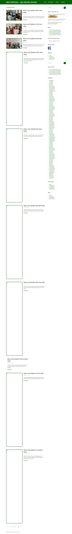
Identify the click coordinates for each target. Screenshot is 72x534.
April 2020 (51, 146)
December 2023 (52, 107)
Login (45, 2)
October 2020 (51, 139)
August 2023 (51, 109)
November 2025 (52, 88)
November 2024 (52, 100)
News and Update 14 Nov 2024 (34, 373)
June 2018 (51, 161)
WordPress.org (51, 198)
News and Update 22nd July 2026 (55, 31)
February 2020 (51, 148)
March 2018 (51, 165)
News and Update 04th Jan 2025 (34, 282)
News (50, 184)
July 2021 (51, 129)
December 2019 (52, 149)
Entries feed (51, 56)
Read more (25, 19)
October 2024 (51, 101)
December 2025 (52, 87)
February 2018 (51, 166)
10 (18, 526)
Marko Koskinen (56, 22)
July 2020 (51, 142)
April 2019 (51, 152)
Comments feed (52, 57)
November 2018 (52, 155)
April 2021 (51, 132)
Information (50, 2)
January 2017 (51, 176)
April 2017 (51, 174)
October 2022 (51, 114)
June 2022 (51, 118)
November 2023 (52, 108)
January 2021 (51, 135)
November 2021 (52, 125)
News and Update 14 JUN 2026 (54, 32)
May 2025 (51, 94)
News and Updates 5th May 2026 (55, 33)
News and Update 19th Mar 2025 (34, 205)
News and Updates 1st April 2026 (55, 34)
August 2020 (51, 141)
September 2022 (52, 115)
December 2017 (52, 168)
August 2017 (51, 173)
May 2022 (51, 119)
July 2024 (51, 102)
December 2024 (52, 99)
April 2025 (51, 95)
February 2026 (51, 86)
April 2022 (51, 120)
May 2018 (51, 162)
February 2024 (51, 106)
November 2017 (52, 169)
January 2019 (51, 153)
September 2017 (52, 172)
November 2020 (52, 138)
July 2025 (51, 92)
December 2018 (52, 154)
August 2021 (51, 128)
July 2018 (51, 160)
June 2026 (51, 82)
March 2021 (51, 133)
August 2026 (51, 80)
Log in (50, 55)
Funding (57, 2)
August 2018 (51, 159)
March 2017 (51, 175)
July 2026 (51, 81)
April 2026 (51, 85)
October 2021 (51, 126)
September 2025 (52, 91)
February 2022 (51, 122)
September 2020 (52, 140)
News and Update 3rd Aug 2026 (54, 69)
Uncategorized (51, 186)
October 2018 (51, 156)
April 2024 (51, 105)
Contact (63, 2)
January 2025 (51, 98)
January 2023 (51, 113)
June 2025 (51, 93)
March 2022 (51, 121)
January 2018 (51, 167)
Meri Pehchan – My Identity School (21, 2)
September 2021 (52, 127)
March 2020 (51, 147)
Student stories (51, 185)
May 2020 (51, 145)
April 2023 (51, 112)
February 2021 (51, 134)
